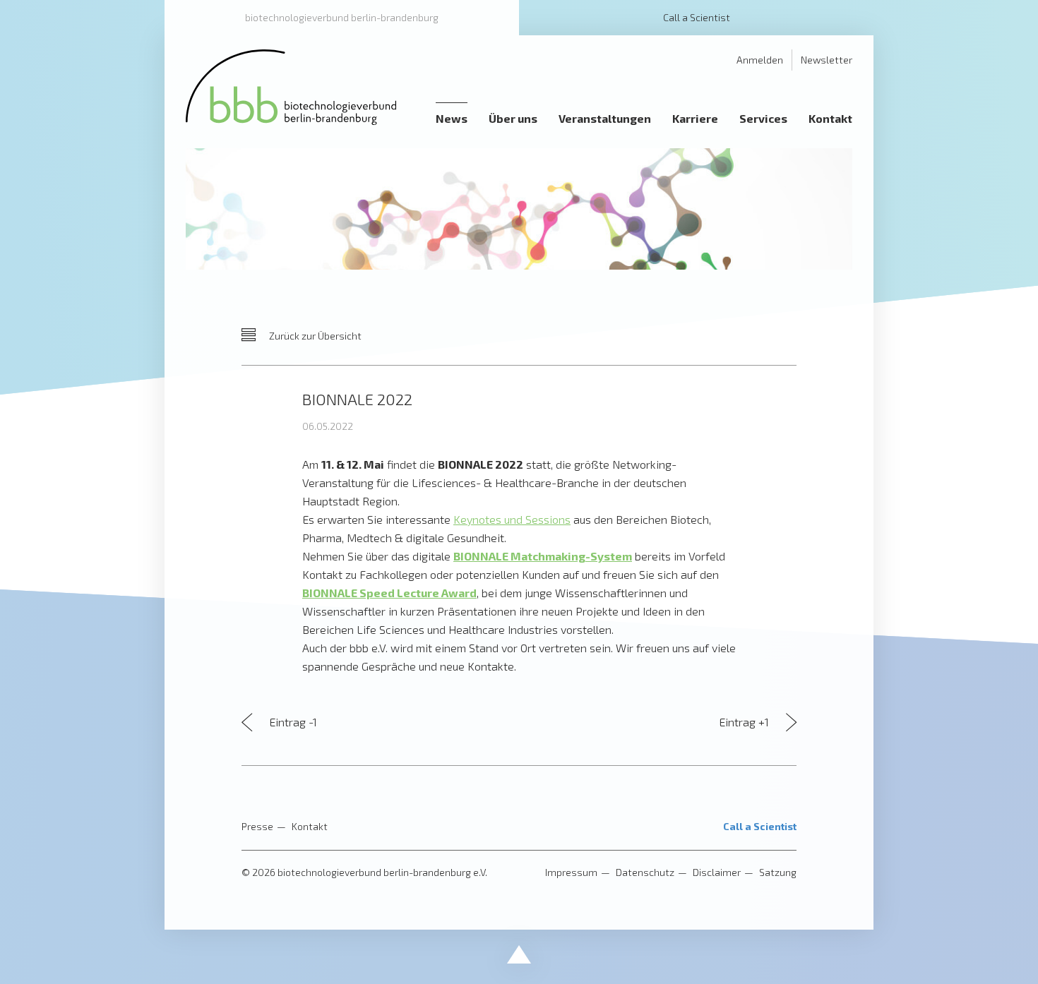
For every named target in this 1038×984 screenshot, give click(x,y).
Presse (257, 826)
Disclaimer (717, 872)
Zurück (314, 336)
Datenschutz (645, 872)
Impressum (571, 872)
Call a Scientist (696, 17)
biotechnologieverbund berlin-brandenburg (342, 17)
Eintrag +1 (745, 721)
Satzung (778, 872)
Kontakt (310, 826)
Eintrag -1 (291, 721)
